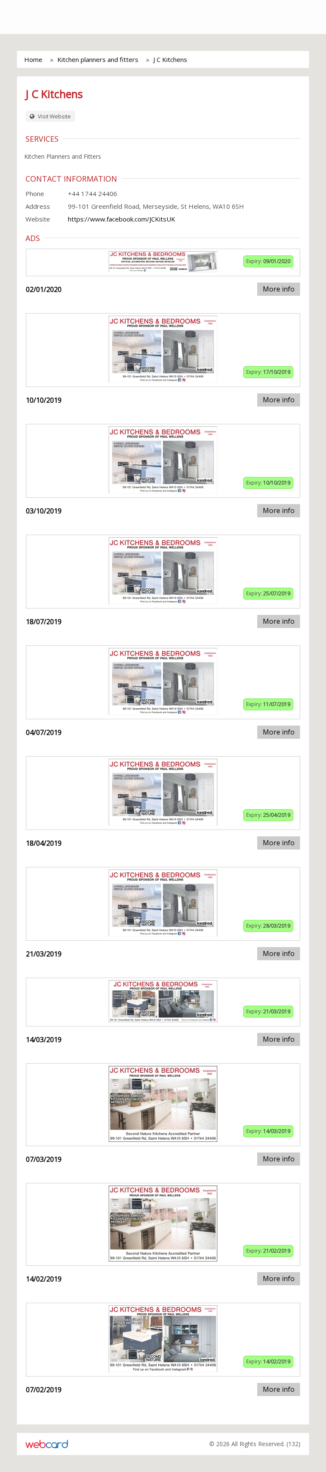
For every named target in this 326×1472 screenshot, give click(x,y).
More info (279, 289)
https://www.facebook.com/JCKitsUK (121, 219)
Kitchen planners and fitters (97, 59)
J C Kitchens (170, 59)
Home (33, 59)
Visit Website (54, 116)
